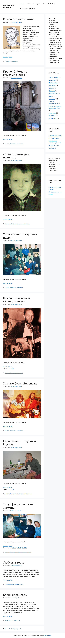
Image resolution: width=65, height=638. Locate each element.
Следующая (16, 629)
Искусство (52, 80)
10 (22, 548)
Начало (22, 4)
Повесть (7, 143)
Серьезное (52, 148)
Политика (52, 91)
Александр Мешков (8, 6)
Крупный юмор (54, 138)
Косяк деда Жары (15, 594)
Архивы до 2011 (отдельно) (27, 8)
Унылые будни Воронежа (20, 383)
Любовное (8, 223)
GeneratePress (47, 635)
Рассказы (14, 584)
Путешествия (14, 493)
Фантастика (52, 118)
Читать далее (7, 57)
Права (38, 4)
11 (24, 548)
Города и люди (54, 145)
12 (26, 548)
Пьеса (51, 96)
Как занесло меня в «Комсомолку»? (16, 299)
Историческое (9, 620)
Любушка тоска (13, 562)
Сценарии (52, 115)
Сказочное (20, 584)
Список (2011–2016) (48, 4)
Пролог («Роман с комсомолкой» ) (15, 73)
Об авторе (30, 4)
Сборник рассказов (55, 135)
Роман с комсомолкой (18, 19)
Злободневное (53, 77)
